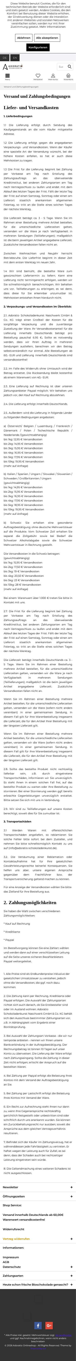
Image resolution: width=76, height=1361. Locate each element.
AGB (6, 1262)
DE (5, 57)
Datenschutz (12, 1267)
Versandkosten (63, 1335)
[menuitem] (68, 76)
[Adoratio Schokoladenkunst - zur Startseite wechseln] (19, 66)
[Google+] (49, 1325)
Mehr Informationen (52, 26)
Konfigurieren (38, 47)
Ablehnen (23, 37)
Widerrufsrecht (13, 1229)
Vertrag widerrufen (16, 1239)
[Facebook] (38, 1325)
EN (15, 57)
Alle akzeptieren (47, 37)
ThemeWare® (38, 1348)
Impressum (11, 1257)
